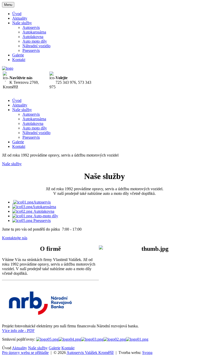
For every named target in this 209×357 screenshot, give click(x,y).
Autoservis (31, 27)
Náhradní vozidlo (36, 46)
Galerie (18, 55)
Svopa (147, 352)
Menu (8, 5)
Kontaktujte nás (14, 238)
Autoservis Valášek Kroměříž (90, 352)
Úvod (16, 13)
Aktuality (19, 18)
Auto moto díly (34, 41)
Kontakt (18, 59)
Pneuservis (31, 50)
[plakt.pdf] (40, 317)
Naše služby (22, 23)
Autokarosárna (34, 32)
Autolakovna (32, 36)
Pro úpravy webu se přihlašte (25, 352)
